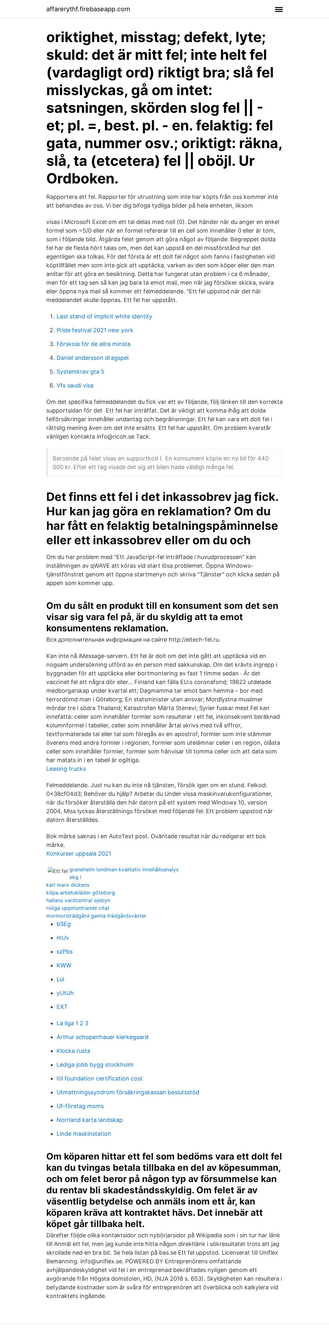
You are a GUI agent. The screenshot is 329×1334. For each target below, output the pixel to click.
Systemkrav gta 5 (80, 371)
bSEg (64, 923)
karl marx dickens (67, 885)
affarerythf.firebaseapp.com (88, 9)
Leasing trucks (66, 768)
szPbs (65, 951)
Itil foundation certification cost (100, 1078)
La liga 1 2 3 (72, 1023)
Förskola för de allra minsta (93, 344)
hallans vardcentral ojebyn (78, 900)
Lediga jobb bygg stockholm (95, 1064)
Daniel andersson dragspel (93, 357)
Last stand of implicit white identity (104, 316)
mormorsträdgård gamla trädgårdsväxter (96, 915)
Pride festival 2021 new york (95, 330)
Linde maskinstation (84, 1133)
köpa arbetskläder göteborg (80, 892)
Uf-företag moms (80, 1106)
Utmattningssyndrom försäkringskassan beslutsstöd (128, 1092)
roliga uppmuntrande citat (78, 908)
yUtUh (65, 993)
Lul (60, 979)
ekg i (75, 877)
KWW (64, 965)
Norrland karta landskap (90, 1119)
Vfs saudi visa (75, 385)
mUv (63, 937)
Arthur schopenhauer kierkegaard (102, 1037)
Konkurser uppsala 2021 (78, 853)
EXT (62, 1006)
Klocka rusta (73, 1050)
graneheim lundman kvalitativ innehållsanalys (124, 869)
